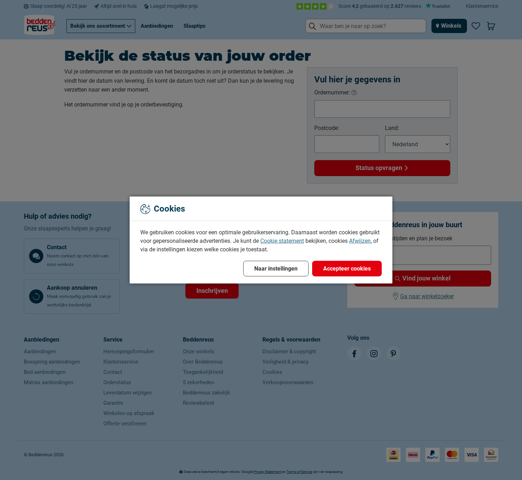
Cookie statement (282, 241)
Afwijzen (360, 241)
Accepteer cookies (347, 268)
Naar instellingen (276, 268)
